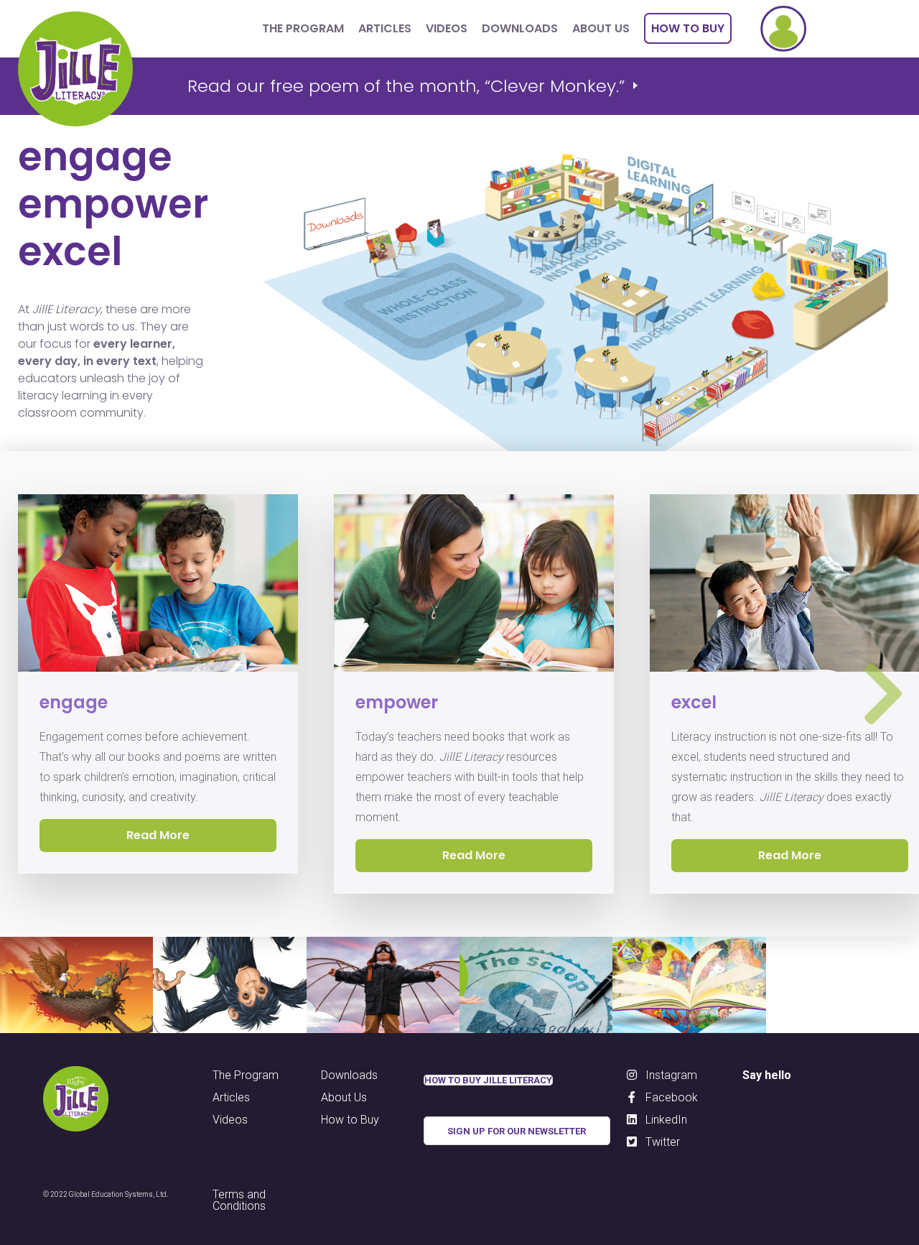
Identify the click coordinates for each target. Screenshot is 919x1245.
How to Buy (687, 28)
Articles (384, 28)
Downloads (520, 28)
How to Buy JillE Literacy (488, 1080)
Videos (446, 28)
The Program (303, 28)
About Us (601, 28)
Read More (473, 855)
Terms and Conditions (239, 1199)
